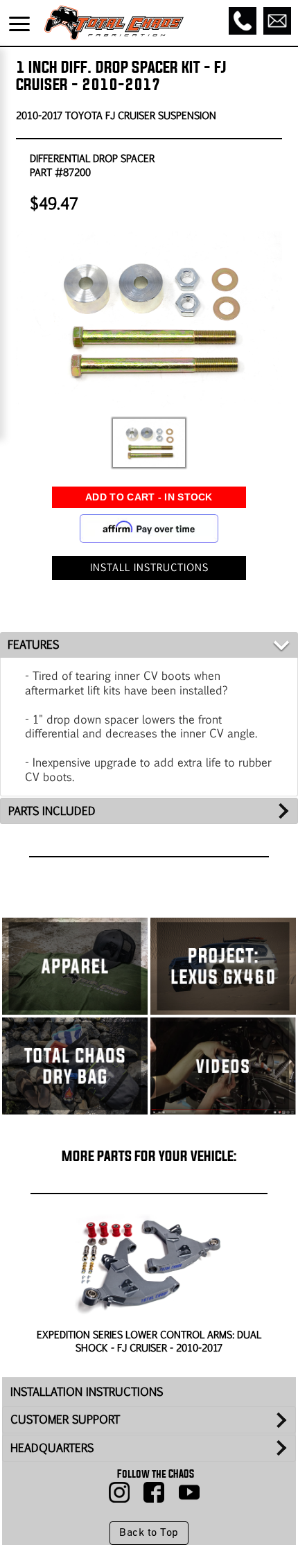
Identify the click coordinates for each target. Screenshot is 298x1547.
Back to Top (148, 1533)
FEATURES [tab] (33, 644)
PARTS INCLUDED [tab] (52, 810)
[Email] (277, 21)
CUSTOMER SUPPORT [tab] (65, 1419)
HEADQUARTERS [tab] (52, 1447)
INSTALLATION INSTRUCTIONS (86, 1391)
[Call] (242, 21)
